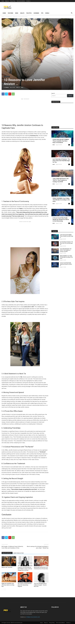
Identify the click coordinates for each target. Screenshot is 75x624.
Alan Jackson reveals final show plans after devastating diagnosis (25, 585)
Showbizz (36, 13)
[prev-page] (2, 589)
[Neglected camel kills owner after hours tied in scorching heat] (9, 577)
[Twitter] (6, 94)
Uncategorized (8, 16)
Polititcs (29, 13)
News (16, 13)
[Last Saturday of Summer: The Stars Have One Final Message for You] (55, 243)
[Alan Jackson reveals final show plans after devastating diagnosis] (25, 577)
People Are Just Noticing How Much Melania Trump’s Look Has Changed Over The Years (25, 569)
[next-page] (5, 589)
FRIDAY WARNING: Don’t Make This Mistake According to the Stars (61, 200)
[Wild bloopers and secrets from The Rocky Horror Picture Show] (41, 561)
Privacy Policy (12, 1)
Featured (10, 13)
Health (22, 13)
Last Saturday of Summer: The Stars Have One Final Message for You (61, 160)
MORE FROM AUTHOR (18, 553)
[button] (71, 13)
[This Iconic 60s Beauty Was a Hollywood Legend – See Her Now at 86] (41, 577)
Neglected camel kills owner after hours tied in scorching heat (8, 585)
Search (53, 93)
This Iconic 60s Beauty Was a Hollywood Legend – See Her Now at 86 (40, 585)
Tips (42, 13)
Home (3, 1)
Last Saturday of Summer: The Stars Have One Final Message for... (66, 243)
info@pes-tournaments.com (33, 617)
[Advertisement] (25, 110)
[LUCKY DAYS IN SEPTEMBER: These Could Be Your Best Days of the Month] (55, 236)
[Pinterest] (9, 94)
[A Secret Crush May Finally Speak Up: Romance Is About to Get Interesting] (55, 264)
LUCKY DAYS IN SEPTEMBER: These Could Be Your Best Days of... (66, 236)
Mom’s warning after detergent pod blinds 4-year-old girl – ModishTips (37, 547)
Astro (54, 144)
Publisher (7, 87)
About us (7, 1)
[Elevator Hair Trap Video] (9, 561)
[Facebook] (3, 94)
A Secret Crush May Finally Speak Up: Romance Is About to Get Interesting (61, 219)
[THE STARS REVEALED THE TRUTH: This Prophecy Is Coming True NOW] (55, 250)
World (47, 13)
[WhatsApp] (13, 94)
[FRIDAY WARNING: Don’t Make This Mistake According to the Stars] (55, 257)
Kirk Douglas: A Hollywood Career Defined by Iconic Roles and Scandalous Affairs (12, 547)
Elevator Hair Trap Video (7, 567)
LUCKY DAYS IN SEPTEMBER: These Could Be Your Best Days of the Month (61, 141)
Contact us (28, 1)
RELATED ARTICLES (7, 553)
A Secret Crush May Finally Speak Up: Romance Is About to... (66, 264)
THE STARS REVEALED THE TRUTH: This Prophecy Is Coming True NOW (61, 180)
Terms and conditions (21, 1)
